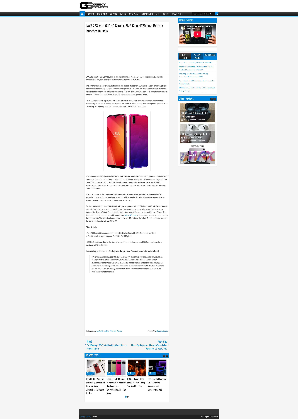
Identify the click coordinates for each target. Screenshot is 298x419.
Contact (166, 14)
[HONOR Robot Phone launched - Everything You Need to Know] (137, 368)
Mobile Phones (110, 331)
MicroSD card (130, 215)
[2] (128, 397)
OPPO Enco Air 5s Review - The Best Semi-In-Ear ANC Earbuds (195, 114)
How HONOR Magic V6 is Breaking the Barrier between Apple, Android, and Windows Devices (95, 386)
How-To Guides (102, 14)
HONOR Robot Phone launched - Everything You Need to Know (136, 382)
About (158, 14)
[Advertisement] (124, 53)
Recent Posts (185, 56)
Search (216, 13)
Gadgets (123, 14)
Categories (210, 54)
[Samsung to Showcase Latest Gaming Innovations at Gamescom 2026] (157, 368)
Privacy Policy (177, 14)
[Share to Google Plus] (103, 361)
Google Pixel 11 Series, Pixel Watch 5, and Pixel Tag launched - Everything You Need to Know (116, 386)
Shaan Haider (162, 331)
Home (82, 13)
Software (113, 14)
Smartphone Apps (147, 14)
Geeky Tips (90, 14)
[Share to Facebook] (98, 361)
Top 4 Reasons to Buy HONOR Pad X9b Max (196, 63)
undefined (200, 120)
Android (99, 331)
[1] (126, 397)
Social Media (133, 14)
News (119, 331)
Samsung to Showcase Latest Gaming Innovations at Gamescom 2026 (157, 384)
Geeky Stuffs (85, 417)
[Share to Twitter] (100, 361)
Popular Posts (197, 56)
